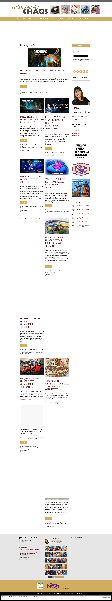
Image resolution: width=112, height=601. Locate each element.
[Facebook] (74, 71)
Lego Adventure (30, 449)
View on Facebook (22, 559)
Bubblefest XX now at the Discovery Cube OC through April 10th (30, 179)
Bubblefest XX (25, 209)
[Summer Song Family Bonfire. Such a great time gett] (53, 548)
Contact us (26, 0)
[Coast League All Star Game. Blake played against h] (47, 572)
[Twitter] (77, 71)
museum (57, 272)
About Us (21, 0)
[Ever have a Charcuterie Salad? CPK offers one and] (47, 566)
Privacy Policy (32, 0)
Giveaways (23, 18)
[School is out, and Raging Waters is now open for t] (64, 572)
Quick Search (81, 593)
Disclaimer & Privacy (40, 593)
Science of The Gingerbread (51, 524)
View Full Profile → (76, 119)
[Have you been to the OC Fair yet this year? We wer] (59, 554)
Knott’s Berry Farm (44, 18)
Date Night (36, 18)
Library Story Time (75, 135)
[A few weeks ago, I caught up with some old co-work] (53, 566)
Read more (24, 86)
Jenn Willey (75, 108)
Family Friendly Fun (59, 211)
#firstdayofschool (22, 549)
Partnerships (60, 18)
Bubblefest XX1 (50, 154)
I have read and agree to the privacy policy (81, 65)
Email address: (81, 48)
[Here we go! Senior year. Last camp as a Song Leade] (47, 560)
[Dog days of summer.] (53, 554)
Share (27, 559)
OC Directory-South (76, 131)
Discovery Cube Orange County (28, 90)
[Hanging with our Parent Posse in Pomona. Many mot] (64, 554)
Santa (67, 522)
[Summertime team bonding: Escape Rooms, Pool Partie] (59, 560)
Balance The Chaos (26, 540)
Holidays (59, 522)
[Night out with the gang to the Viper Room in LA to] (47, 554)
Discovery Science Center (40, 90)
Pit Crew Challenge (39, 352)
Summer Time (75, 136)
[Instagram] (87, 71)
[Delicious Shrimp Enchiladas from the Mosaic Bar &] (47, 548)
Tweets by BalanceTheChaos (76, 537)
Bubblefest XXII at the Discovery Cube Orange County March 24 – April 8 (32, 120)
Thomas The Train (61, 524)
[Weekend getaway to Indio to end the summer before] (59, 548)
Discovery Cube (25, 447)
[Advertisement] (56, 30)
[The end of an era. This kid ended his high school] (53, 572)
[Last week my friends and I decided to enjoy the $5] (64, 548)
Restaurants (74, 18)
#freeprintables (35, 549)
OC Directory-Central (76, 133)
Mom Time (53, 18)
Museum (34, 446)
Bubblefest (24, 147)
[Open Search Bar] (95, 19)
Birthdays (29, 18)
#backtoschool (29, 549)
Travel (81, 18)
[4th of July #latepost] (59, 566)
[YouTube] (84, 71)
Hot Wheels (32, 352)
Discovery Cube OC (43, 92)
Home (18, 18)
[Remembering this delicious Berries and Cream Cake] (53, 560)
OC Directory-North (76, 130)
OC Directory (87, 18)
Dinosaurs (24, 92)
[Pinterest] (80, 71)
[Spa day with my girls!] (64, 566)
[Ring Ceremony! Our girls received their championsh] (64, 560)
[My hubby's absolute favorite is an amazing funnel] (59, 572)
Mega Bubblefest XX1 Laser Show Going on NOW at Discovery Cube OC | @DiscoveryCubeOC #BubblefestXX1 (55, 123)
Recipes (68, 18)
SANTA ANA (62, 152)
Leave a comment (25, 93)
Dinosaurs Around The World (32, 92)
